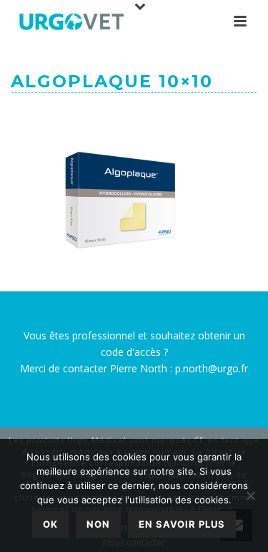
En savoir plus (182, 524)
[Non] (250, 495)
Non (98, 524)
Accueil (40, 115)
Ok (50, 524)
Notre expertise (108, 115)
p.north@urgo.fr (211, 368)
